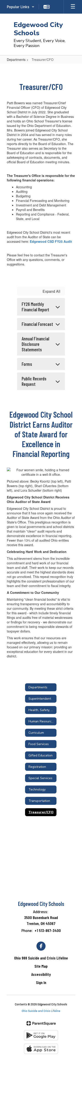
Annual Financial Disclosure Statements (35, 344)
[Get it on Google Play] (41, 1035)
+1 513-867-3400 (48, 930)
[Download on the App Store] (41, 1049)
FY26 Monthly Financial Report (35, 306)
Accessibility (41, 974)
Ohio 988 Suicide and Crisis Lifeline (41, 957)
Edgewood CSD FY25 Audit (51, 241)
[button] (20, 7)
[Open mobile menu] (73, 7)
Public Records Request (34, 381)
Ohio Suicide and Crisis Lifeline (41, 1011)
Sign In (41, 982)
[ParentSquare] (41, 1023)
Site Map (41, 966)
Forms (27, 364)
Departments (16, 59)
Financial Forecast (37, 324)
